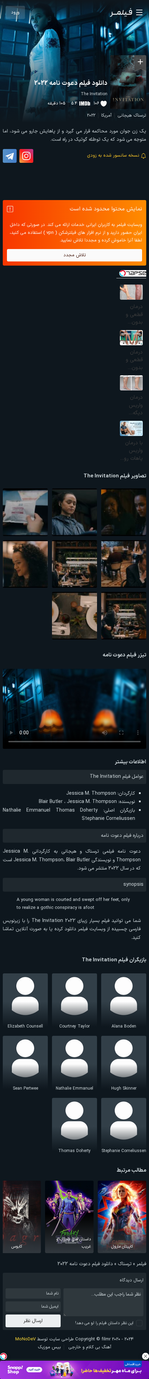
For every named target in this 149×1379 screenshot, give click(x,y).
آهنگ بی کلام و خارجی (89, 1347)
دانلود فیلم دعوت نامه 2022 (70, 83)
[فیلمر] (120, 12)
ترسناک (139, 115)
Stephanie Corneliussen (108, 818)
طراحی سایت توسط (44, 1339)
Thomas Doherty (77, 810)
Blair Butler (51, 801)
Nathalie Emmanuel (26, 810)
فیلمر (141, 1264)
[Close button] (145, 1356)
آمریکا (106, 115)
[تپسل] (3, 1356)
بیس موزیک (49, 1347)
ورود (15, 12)
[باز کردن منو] (139, 12)
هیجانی (124, 115)
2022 (91, 115)
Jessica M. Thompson (91, 793)
